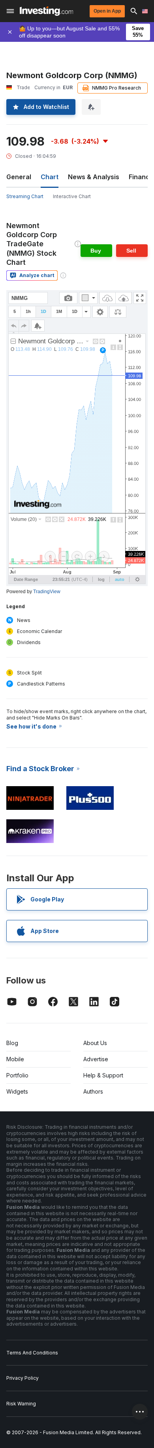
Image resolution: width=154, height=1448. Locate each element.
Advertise (95, 1059)
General (18, 177)
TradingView (46, 591)
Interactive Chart (72, 196)
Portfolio (17, 1075)
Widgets (17, 1091)
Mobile (15, 1059)
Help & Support (103, 1075)
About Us (95, 1043)
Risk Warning (21, 1404)
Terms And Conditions (32, 1353)
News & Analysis (93, 177)
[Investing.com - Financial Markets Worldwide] (46, 11)
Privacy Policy (22, 1378)
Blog (12, 1043)
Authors (93, 1091)
